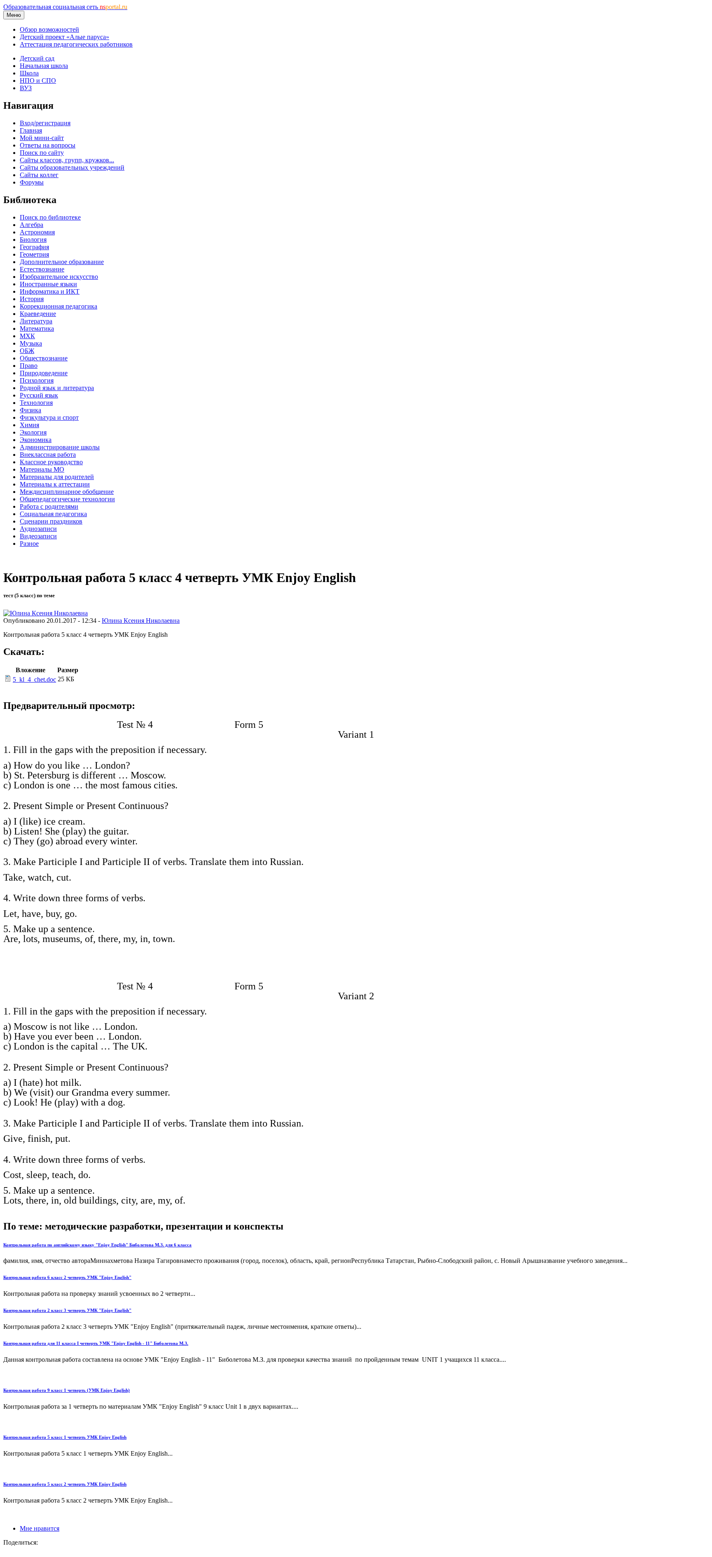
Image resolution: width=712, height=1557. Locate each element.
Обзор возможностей (49, 29)
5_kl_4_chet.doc (34, 679)
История (32, 298)
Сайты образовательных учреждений (72, 167)
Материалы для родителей (57, 476)
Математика (37, 328)
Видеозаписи (38, 536)
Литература (36, 321)
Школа (29, 73)
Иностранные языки (48, 284)
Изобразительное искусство (59, 276)
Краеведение (38, 313)
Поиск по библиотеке (50, 217)
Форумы (32, 182)
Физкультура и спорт (49, 417)
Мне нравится (39, 1528)
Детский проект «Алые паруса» (64, 36)
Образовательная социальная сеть (65, 6)
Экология (33, 432)
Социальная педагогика (53, 513)
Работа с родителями (49, 506)
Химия (29, 424)
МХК (27, 335)
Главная (31, 130)
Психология (37, 380)
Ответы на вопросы (47, 145)
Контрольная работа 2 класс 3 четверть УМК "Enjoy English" (67, 1310)
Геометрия (34, 254)
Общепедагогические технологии (67, 499)
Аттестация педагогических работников (76, 44)
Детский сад (37, 58)
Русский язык (39, 395)
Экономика (36, 439)
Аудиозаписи (38, 528)
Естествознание (42, 269)
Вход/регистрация (45, 122)
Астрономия (37, 232)
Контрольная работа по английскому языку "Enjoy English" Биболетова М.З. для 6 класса (97, 1244)
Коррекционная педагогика (58, 306)
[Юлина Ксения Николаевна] (45, 613)
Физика (30, 410)
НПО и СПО (38, 80)
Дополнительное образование (62, 261)
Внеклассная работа (48, 454)
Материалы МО (42, 469)
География (34, 246)
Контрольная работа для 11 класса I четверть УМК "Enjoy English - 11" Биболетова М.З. (95, 1343)
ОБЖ (27, 350)
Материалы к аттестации (55, 484)
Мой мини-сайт (42, 137)
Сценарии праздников (51, 521)
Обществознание (44, 358)
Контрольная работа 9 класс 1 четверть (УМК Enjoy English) (66, 1390)
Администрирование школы (60, 447)
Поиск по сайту (42, 152)
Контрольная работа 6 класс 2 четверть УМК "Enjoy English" (67, 1277)
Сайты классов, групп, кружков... (67, 160)
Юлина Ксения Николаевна (141, 620)
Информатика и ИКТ (50, 291)
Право (28, 365)
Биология (33, 239)
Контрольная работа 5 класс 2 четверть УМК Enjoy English (64, 1484)
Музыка (31, 343)
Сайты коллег (39, 174)
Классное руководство (51, 461)
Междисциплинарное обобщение (67, 491)
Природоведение (44, 372)
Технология (36, 402)
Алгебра (31, 224)
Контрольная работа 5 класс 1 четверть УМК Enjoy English (64, 1437)
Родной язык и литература (57, 387)
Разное (29, 543)
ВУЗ (26, 87)
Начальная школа (44, 65)
